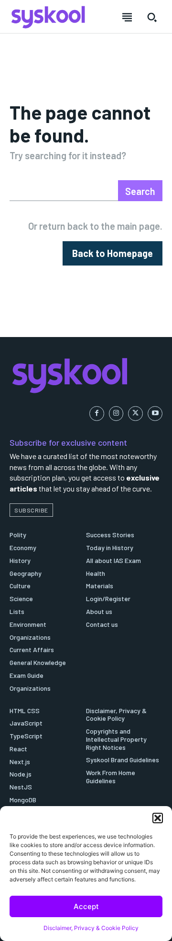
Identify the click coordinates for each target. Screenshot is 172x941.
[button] (157, 818)
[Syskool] (86, 375)
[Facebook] (96, 413)
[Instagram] (116, 413)
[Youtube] (155, 413)
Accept (86, 906)
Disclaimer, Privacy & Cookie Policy (91, 927)
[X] (135, 413)
